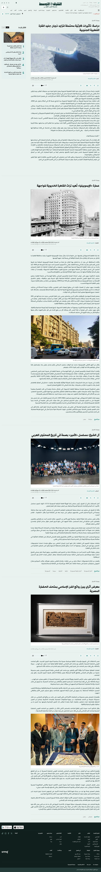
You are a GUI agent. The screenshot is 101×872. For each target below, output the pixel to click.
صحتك (50, 837)
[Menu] (98, 10)
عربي (98, 2)
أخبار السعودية (88, 571)
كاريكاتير (78, 839)
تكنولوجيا (48, 10)
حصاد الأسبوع (77, 854)
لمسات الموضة (97, 858)
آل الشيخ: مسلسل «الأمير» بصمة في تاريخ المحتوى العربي (65, 435)
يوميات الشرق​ (41, 10)
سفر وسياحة (96, 856)
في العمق (30, 10)
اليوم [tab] (7, 27)
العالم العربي (97, 837)
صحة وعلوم (54, 10)
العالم (75, 10)
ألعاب (15, 10)
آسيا (89, 841)
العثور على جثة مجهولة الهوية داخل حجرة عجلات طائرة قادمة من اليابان (12, 59)
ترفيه (66, 571)
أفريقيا (88, 844)
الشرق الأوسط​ (81, 10)
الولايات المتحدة (87, 837)
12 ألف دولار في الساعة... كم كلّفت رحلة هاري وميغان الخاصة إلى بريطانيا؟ (12, 66)
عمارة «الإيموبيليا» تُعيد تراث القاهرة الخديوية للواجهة (68, 186)
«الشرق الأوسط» (92, 78)
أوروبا (89, 839)
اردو (87, 2)
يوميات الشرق (95, 20)
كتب (61, 837)
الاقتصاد (66, 10)
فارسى (84, 2)
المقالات (79, 837)
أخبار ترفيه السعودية (76, 571)
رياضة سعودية (87, 854)
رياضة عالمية (88, 858)
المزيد (11, 10)
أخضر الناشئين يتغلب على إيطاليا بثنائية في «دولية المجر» (78, 14)
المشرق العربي (95, 844)
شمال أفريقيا (95, 841)
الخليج (97, 839)
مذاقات (98, 854)
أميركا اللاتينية (87, 846)
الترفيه (60, 571)
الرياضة (35, 10)
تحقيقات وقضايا (77, 856)
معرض (90, 817)
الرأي (71, 10)
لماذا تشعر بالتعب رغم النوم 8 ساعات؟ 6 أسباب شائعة (14, 47)
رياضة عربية (87, 856)
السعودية (47, 571)
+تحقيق (78, 858)
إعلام (61, 844)
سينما (54, 571)
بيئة (51, 841)
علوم (51, 839)
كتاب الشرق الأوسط (76, 841)
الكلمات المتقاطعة (48, 854)
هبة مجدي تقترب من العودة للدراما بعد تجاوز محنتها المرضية (12, 73)
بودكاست (20, 10)
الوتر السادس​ (59, 839)
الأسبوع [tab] (4, 27)
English (95, 2)
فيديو (25, 10)
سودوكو (50, 856)
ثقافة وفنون (61, 10)
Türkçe (90, 2)
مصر (84, 419)
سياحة (90, 419)
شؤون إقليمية (96, 846)
